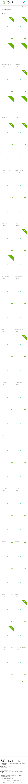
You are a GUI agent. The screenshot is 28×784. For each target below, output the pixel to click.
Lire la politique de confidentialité (7, 778)
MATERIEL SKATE (8, 9)
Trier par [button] (3, 13)
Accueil (3, 9)
